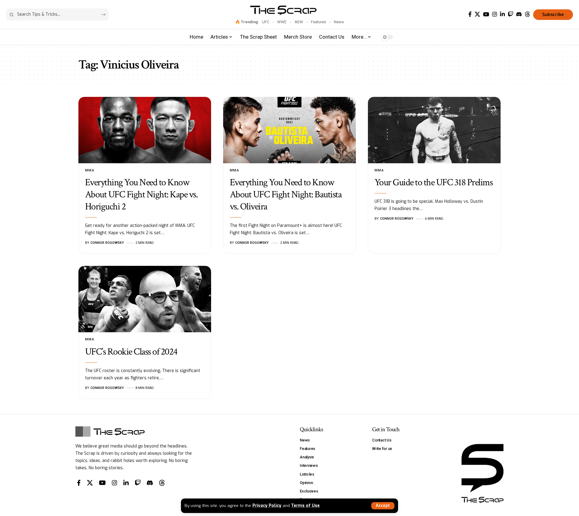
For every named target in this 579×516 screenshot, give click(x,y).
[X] (477, 14)
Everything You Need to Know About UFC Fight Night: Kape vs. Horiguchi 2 (141, 194)
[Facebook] (470, 14)
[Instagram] (494, 14)
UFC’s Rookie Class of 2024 (131, 352)
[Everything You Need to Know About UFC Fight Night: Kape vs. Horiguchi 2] (144, 130)
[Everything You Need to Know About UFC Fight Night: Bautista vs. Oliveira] (289, 130)
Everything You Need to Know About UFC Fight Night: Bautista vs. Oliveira (286, 194)
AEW (299, 22)
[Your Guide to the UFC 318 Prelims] (434, 130)
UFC (265, 22)
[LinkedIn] (502, 14)
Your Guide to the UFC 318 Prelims (434, 182)
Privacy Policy (266, 505)
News (339, 22)
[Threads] (527, 14)
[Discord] (519, 14)
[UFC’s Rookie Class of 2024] (144, 299)
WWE (281, 22)
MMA (90, 170)
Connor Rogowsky (107, 243)
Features (318, 22)
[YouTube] (486, 14)
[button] (382, 505)
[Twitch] (510, 14)
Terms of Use (305, 505)
